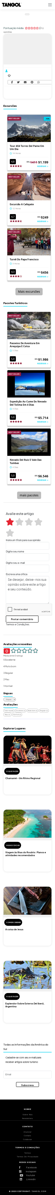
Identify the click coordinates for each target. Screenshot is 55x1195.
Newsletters (27, 1118)
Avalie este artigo (20, 513)
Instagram (30, 1172)
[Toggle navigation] (50, 5)
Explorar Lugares (14, 728)
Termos (27, 1153)
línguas (8, 693)
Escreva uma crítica (16, 574)
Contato (27, 1136)
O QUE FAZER (12, 771)
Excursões (10, 105)
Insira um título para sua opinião (23, 540)
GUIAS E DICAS (13, 845)
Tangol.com (38, 1191)
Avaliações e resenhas (17, 644)
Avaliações (10, 704)
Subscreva (27, 1085)
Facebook (30, 1168)
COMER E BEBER (13, 922)
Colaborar (27, 1139)
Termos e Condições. (18, 624)
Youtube (30, 1175)
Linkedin (30, 1179)
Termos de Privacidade (27, 1157)
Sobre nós (28, 1114)
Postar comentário (22, 619)
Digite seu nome (15, 551)
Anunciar (28, 1132)
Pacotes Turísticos (15, 303)
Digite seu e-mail (15, 562)
